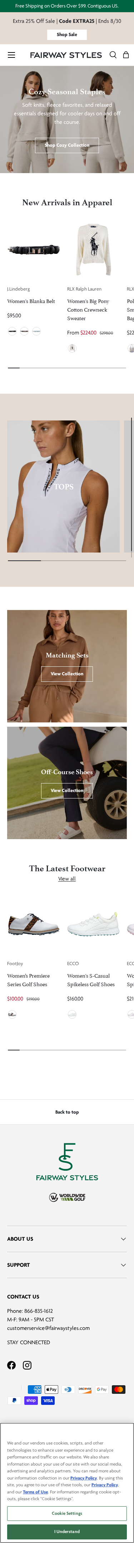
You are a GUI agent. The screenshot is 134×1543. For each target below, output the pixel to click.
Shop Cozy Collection (67, 145)
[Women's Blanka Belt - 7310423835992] (33, 249)
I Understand (67, 1531)
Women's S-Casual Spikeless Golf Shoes (91, 979)
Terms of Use (35, 1491)
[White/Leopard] (12, 1014)
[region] (67, 1483)
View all (67, 879)
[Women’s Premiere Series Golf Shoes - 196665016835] (33, 924)
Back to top (67, 1112)
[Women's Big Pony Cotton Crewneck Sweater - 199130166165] (93, 249)
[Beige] (24, 331)
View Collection (67, 673)
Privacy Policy (83, 1478)
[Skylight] (36, 331)
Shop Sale (67, 34)
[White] (72, 348)
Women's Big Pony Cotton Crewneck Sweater (88, 309)
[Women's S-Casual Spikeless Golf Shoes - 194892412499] (93, 924)
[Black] (12, 331)
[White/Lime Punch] (72, 1014)
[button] (125, 55)
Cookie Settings (67, 1513)
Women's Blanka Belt (31, 300)
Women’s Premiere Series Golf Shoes (28, 979)
